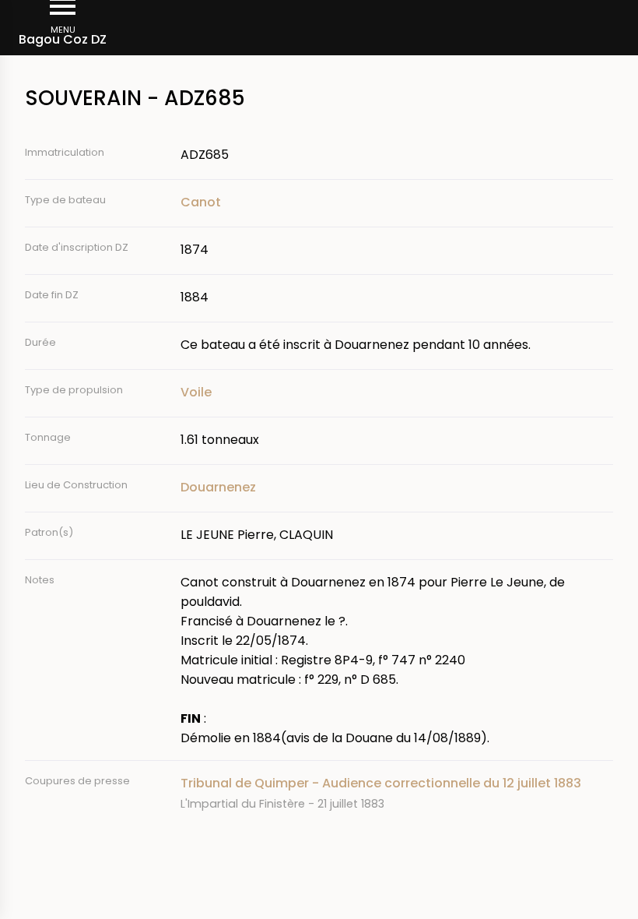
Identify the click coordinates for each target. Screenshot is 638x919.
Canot (201, 202)
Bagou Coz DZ (63, 39)
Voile (196, 392)
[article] (397, 793)
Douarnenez (218, 487)
